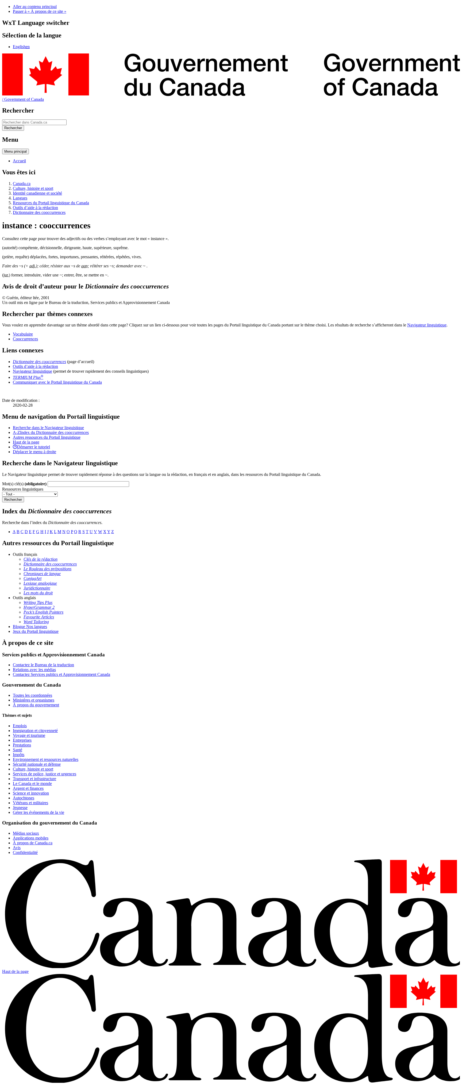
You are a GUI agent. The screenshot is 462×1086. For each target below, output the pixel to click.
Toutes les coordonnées (32, 695)
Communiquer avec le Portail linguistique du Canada (57, 382)
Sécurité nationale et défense (37, 764)
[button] (48, 427)
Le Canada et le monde (32, 783)
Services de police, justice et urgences (44, 774)
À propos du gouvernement (36, 705)
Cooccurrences (25, 339)
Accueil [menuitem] (19, 161)
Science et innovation (31, 793)
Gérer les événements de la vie (38, 812)
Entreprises (22, 740)
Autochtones (23, 798)
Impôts (18, 754)
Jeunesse (20, 807)
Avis (17, 847)
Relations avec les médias (34, 669)
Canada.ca (21, 183)
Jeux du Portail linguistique (36, 631)
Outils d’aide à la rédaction (35, 207)
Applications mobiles (30, 838)
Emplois (20, 725)
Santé (17, 750)
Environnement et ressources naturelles (45, 759)
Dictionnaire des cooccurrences (39, 212)
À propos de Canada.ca (32, 843)
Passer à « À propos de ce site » (39, 11)
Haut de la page (15, 971)
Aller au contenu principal (35, 6)
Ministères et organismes (33, 700)
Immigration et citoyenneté (35, 730)
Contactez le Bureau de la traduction (43, 665)
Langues (20, 198)
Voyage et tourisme (29, 735)
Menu (15, 151)
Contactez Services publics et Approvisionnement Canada (61, 674)
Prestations (22, 745)
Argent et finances (28, 788)
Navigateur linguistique (426, 325)
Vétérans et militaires (30, 802)
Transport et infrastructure (34, 778)
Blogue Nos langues (30, 626)
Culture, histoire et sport (33, 188)
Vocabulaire (23, 334)
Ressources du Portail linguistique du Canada (51, 203)
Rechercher (13, 500)
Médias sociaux (26, 833)
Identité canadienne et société (37, 193)
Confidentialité (25, 852)
